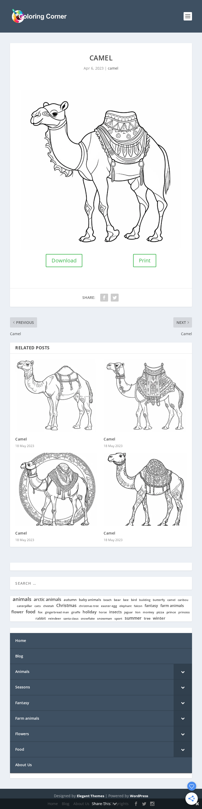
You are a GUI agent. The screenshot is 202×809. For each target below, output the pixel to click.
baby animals (90, 600)
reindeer (54, 618)
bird (134, 600)
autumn (70, 600)
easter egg (109, 606)
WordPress (139, 796)
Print (144, 260)
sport (118, 618)
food (31, 612)
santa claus (70, 618)
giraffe (75, 612)
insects (115, 612)
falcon (138, 606)
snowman (104, 618)
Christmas (66, 605)
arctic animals (47, 599)
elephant (125, 606)
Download (64, 260)
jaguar (128, 612)
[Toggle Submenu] (183, 671)
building (144, 600)
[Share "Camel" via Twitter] (114, 297)
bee (126, 600)
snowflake (88, 618)
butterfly (159, 600)
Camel (21, 439)
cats (37, 606)
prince (171, 612)
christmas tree (89, 606)
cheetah (48, 606)
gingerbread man (57, 612)
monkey (148, 612)
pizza (160, 612)
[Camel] (56, 395)
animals (22, 599)
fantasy (151, 605)
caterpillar (24, 606)
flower (17, 612)
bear (117, 600)
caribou (183, 600)
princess (184, 612)
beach (107, 600)
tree (147, 618)
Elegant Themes (90, 796)
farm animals (172, 605)
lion (137, 612)
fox (40, 612)
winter (159, 618)
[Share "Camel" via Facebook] (104, 297)
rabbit (41, 618)
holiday (90, 611)
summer (133, 618)
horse (103, 612)
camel (113, 68)
